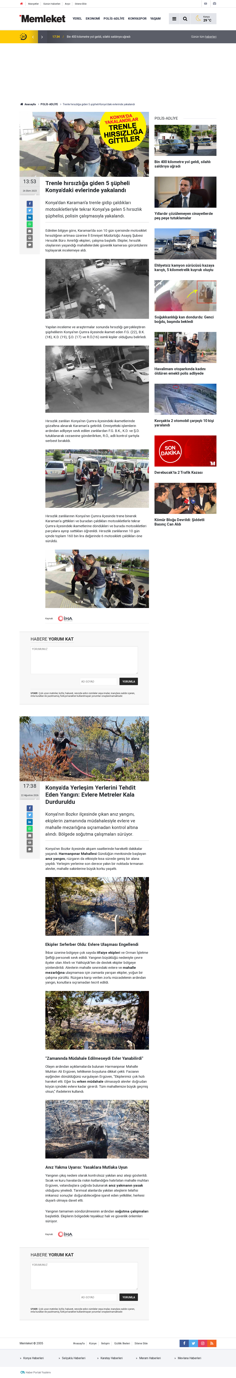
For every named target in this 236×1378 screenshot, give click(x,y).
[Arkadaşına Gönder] (30, 231)
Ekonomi (93, 18)
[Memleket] (42, 18)
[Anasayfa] (22, 3)
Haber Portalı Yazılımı (38, 1372)
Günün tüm (203, 36)
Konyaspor (137, 18)
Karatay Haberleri (111, 1358)
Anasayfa (79, 1343)
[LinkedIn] (30, 217)
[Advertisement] (118, 71)
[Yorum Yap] (30, 245)
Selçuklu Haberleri (73, 1358)
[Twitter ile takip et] (193, 1343)
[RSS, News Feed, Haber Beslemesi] (211, 1343)
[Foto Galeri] (214, 3)
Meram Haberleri (150, 1358)
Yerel (77, 18)
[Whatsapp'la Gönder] (30, 224)
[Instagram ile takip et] (202, 1343)
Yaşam (155, 18)
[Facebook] (30, 204)
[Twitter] (30, 211)
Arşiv (67, 3)
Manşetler (33, 3)
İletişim (105, 1343)
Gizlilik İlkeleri (122, 1343)
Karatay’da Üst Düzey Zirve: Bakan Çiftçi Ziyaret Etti (100, 36)
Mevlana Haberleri (189, 1358)
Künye (93, 1343)
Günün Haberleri (51, 3)
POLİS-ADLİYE (114, 18)
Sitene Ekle (80, 3)
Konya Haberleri (33, 1358)
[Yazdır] (30, 238)
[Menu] (174, 18)
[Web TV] (206, 3)
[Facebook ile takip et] (184, 1343)
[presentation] (32, 37)
